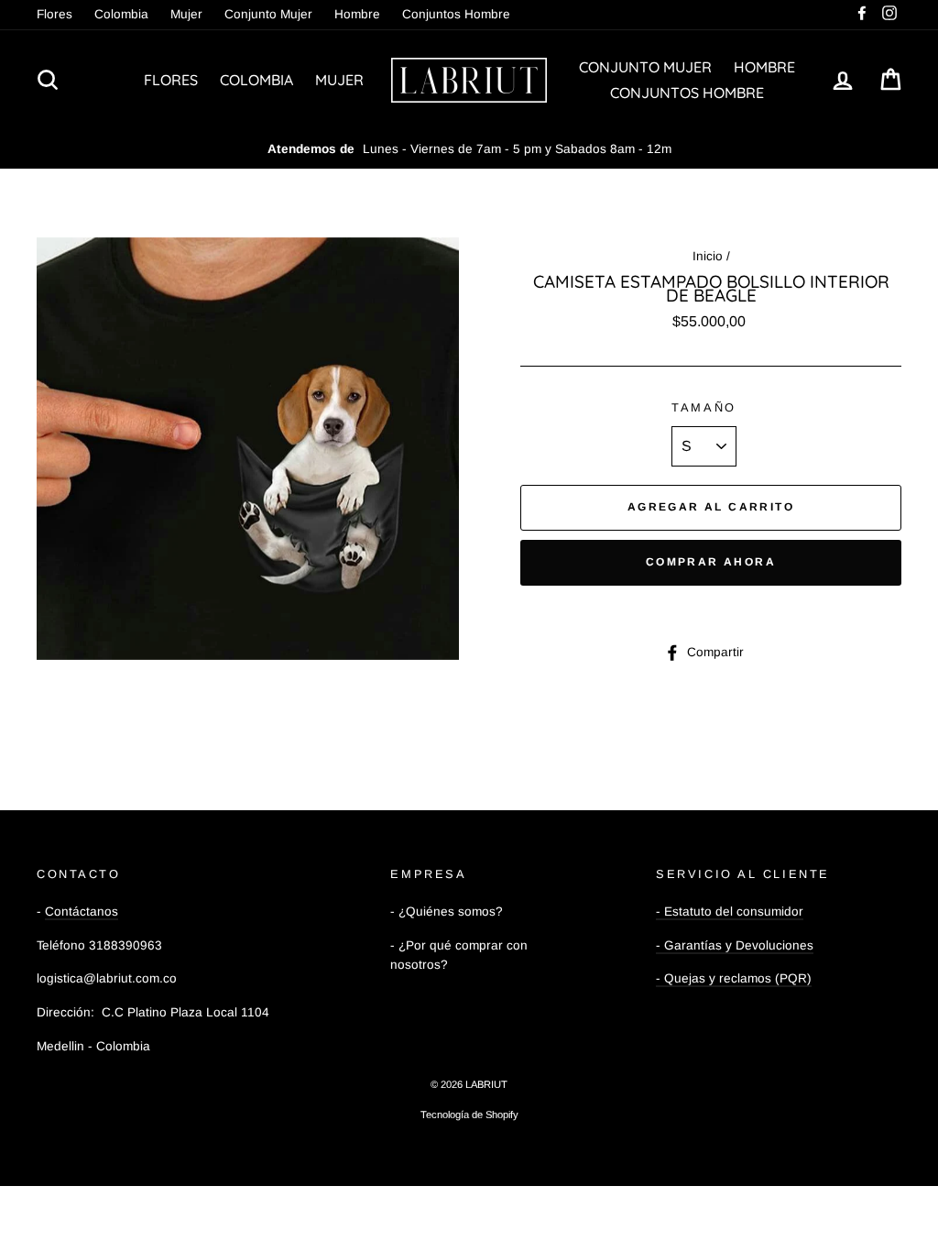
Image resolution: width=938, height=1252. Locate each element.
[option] (469, 149)
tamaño (703, 407)
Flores (54, 14)
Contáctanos (81, 911)
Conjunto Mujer (268, 14)
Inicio (708, 256)
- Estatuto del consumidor (729, 911)
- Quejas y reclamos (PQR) (734, 978)
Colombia (121, 14)
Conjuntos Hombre (456, 14)
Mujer (186, 14)
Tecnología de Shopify (469, 1114)
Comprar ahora (711, 561)
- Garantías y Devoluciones (734, 945)
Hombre (357, 14)
